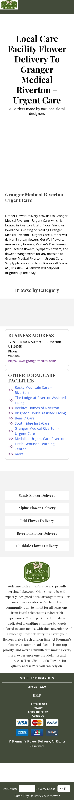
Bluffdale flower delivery (37, 546)
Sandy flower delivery (37, 495)
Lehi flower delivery (37, 520)
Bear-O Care (25, 418)
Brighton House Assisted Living (40, 413)
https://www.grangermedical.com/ (32, 361)
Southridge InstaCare (32, 423)
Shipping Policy (38, 711)
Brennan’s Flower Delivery (31, 741)
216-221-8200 (37, 686)
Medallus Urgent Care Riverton (40, 438)
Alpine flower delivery (37, 508)
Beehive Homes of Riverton (37, 408)
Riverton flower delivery (37, 533)
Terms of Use (38, 703)
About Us (38, 715)
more (19, 454)
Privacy (38, 707)
